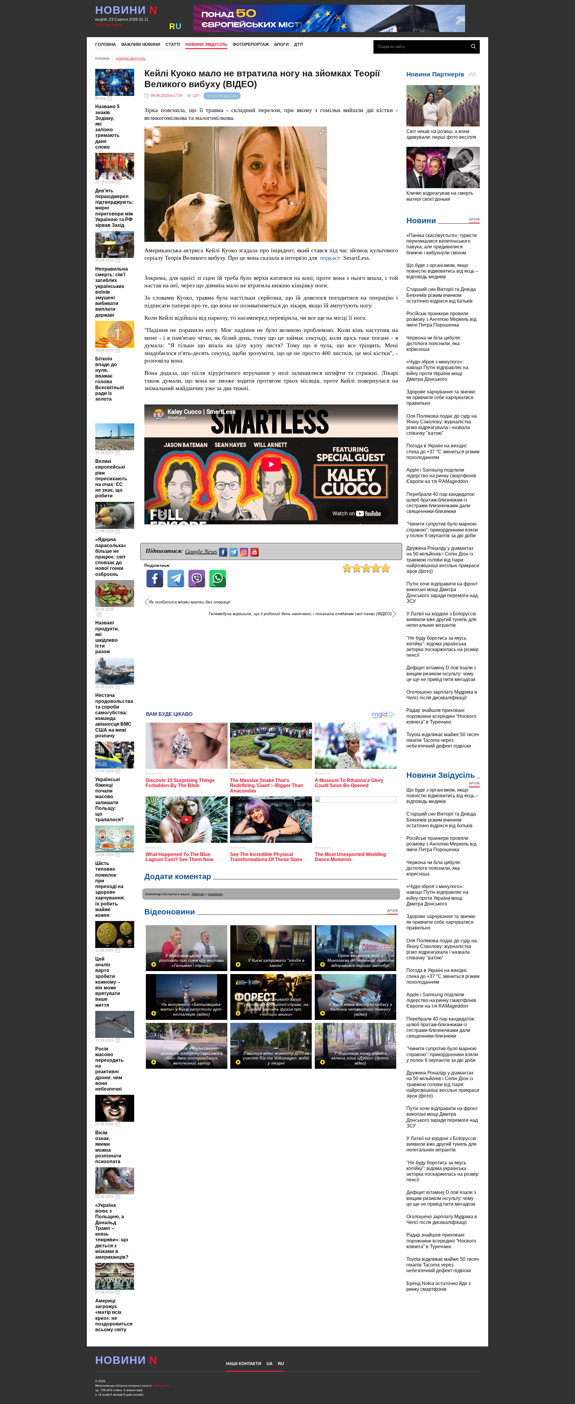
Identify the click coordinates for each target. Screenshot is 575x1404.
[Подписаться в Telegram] (234, 551)
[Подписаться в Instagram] (245, 551)
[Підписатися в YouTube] (255, 551)
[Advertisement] (271, 661)
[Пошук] (473, 46)
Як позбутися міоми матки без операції (189, 602)
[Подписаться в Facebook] (224, 551)
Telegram (198, 894)
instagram (215, 894)
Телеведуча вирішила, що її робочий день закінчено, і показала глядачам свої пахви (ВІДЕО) (300, 614)
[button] (321, 132)
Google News (201, 551)
